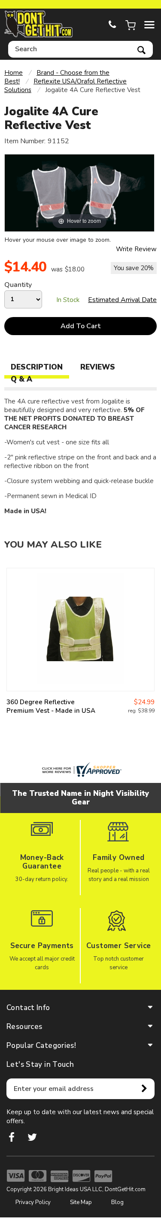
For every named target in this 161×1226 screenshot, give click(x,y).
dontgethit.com (38, 24)
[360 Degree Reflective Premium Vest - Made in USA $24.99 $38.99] (80, 629)
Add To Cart (81, 326)
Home (13, 72)
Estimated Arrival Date (122, 300)
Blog (117, 1202)
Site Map (81, 1202)
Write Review (136, 249)
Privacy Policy (33, 1202)
